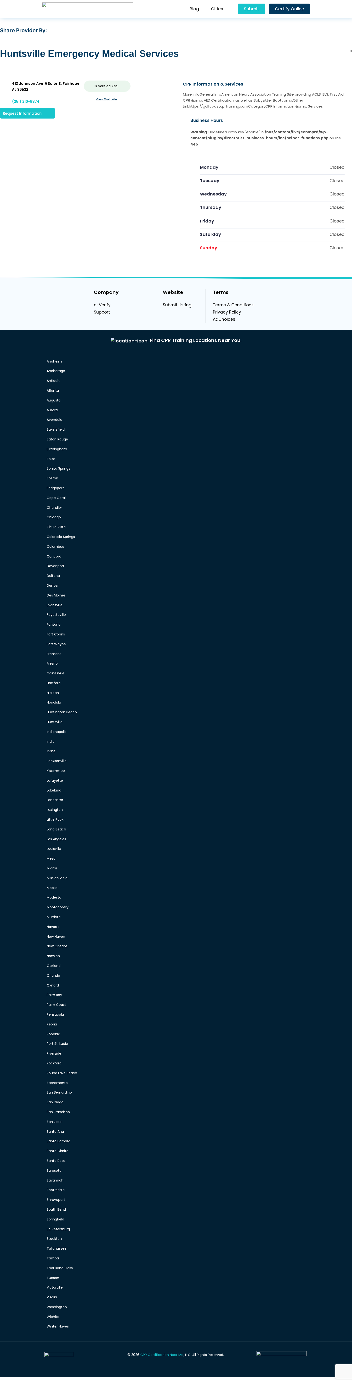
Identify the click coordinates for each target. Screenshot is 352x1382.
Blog (194, 9)
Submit (251, 9)
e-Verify (102, 305)
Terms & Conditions (233, 305)
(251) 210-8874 (26, 101)
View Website (106, 99)
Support (102, 312)
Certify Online (289, 9)
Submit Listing (177, 305)
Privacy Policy (227, 312)
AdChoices (224, 319)
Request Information (22, 113)
